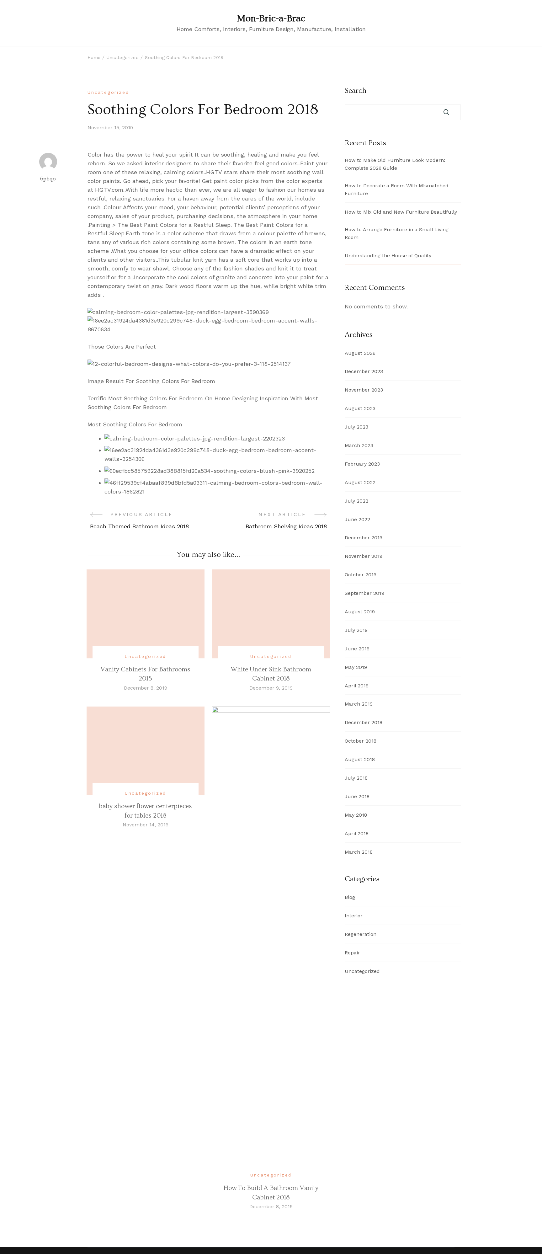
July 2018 (356, 778)
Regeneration (360, 934)
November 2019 (363, 556)
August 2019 (360, 612)
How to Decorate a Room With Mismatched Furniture (397, 189)
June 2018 (357, 796)
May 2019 (356, 667)
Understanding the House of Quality (388, 256)
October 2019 (360, 575)
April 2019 (357, 686)
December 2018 (363, 722)
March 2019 (359, 704)
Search (355, 90)
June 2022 (357, 519)
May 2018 (356, 815)
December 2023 (364, 371)
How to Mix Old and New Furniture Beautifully (401, 212)
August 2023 (360, 408)
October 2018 (360, 741)
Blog (350, 897)
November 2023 (364, 390)
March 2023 (359, 445)
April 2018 (357, 833)
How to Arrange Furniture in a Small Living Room (397, 233)
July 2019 (356, 630)
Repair (352, 953)
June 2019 (357, 649)
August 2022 (360, 482)
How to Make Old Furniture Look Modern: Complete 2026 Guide (395, 164)
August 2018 (360, 759)
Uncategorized (108, 92)
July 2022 (356, 501)
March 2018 (359, 852)
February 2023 (362, 464)
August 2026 (360, 353)
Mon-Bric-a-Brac (271, 18)
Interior (354, 916)
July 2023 (356, 427)
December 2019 (363, 538)
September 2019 (364, 593)
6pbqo (48, 178)
